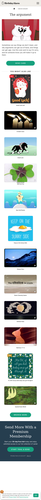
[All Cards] (14, 9)
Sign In (29, 456)
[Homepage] (10, 3)
